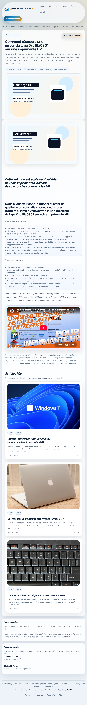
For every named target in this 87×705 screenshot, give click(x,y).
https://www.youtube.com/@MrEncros (18, 669)
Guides (64, 6)
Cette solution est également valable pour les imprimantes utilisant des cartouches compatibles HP (42, 627)
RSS (60, 695)
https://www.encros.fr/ (12, 659)
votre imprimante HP (54, 214)
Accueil (42, 6)
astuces (22, 27)
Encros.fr (52, 690)
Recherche (75, 6)
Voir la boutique (45, 12)
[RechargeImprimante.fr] (20, 9)
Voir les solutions (12, 19)
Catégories (53, 6)
